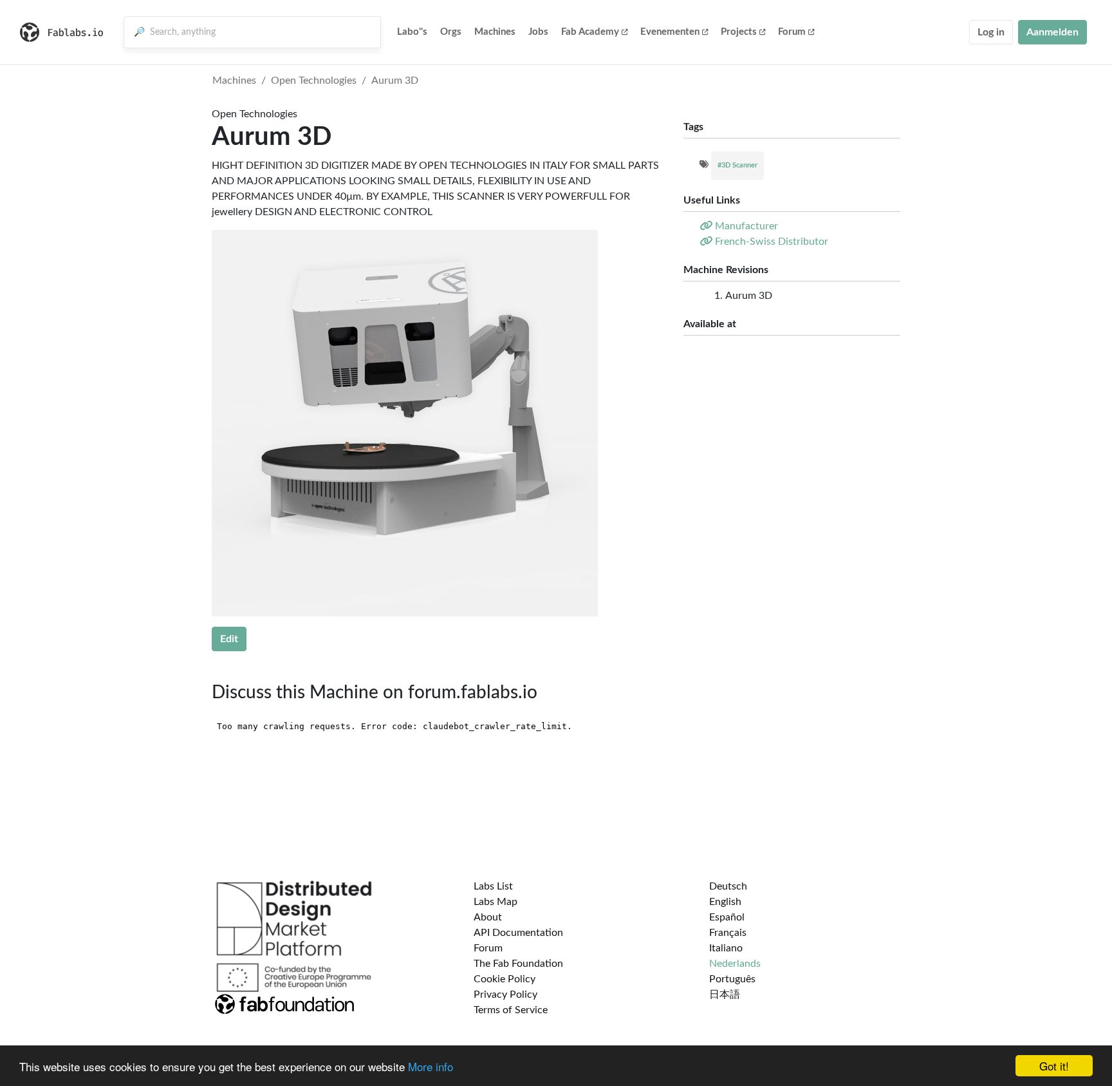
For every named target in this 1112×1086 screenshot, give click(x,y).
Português (732, 979)
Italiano (726, 948)
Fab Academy (590, 32)
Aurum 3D (394, 80)
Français (727, 933)
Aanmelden (1052, 32)
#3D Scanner (737, 165)
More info (430, 1066)
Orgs (450, 32)
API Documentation (518, 933)
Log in (991, 32)
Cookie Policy (504, 979)
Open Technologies (314, 80)
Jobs (538, 32)
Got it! (1054, 1066)
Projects (739, 32)
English (725, 902)
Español (727, 917)
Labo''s (412, 32)
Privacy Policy (505, 994)
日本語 (724, 994)
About (488, 917)
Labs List (493, 886)
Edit (229, 639)
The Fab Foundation (518, 963)
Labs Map (495, 902)
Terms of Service (511, 1010)
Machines (494, 32)
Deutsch (728, 886)
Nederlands (735, 963)
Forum (792, 32)
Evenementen (670, 32)
